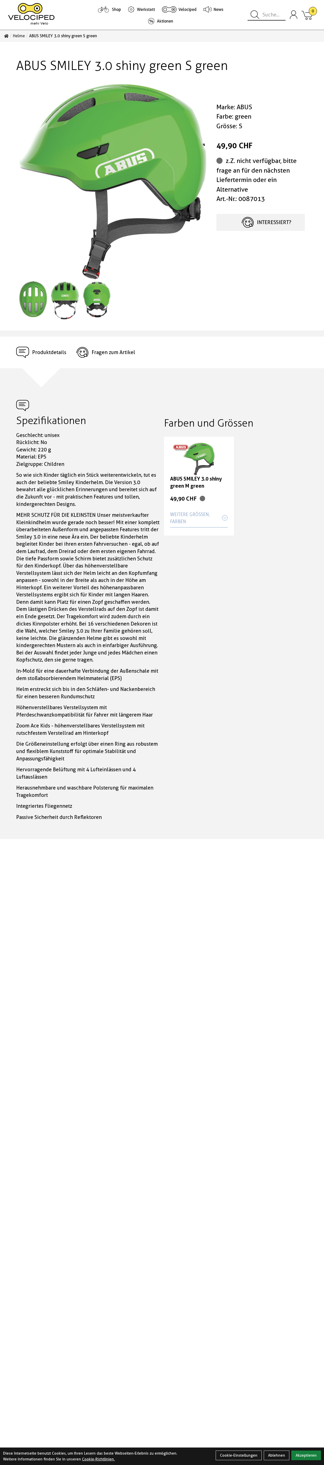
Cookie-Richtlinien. (98, 1459)
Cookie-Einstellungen (238, 1455)
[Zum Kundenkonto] (294, 15)
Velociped (187, 9)
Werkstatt (146, 9)
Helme (19, 36)
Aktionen (165, 21)
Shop (116, 9)
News (218, 9)
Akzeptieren (306, 1455)
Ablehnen (276, 1455)
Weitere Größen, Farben (190, 518)
